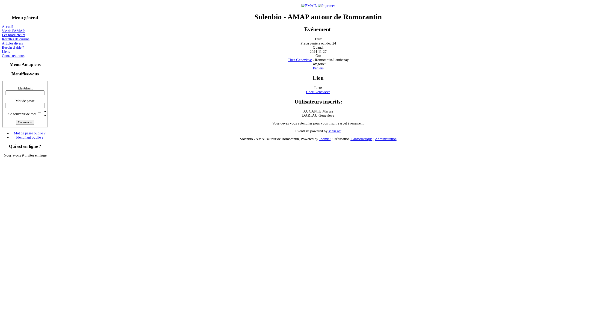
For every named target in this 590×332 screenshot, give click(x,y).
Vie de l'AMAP (13, 31)
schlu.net (334, 131)
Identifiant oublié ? (29, 137)
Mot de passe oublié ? (29, 133)
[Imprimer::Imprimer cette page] (326, 6)
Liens (6, 51)
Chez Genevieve (300, 60)
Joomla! (325, 139)
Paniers (318, 68)
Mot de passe (25, 101)
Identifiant (25, 88)
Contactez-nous (13, 56)
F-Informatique (361, 139)
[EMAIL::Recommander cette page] (309, 6)
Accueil (7, 27)
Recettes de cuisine (16, 39)
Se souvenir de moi (22, 114)
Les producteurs (13, 35)
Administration (386, 139)
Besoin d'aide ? (13, 47)
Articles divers (12, 43)
